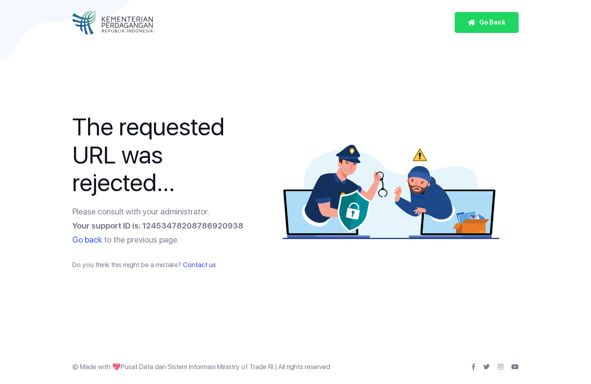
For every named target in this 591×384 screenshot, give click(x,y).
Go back (87, 240)
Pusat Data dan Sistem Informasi (168, 367)
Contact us (199, 265)
